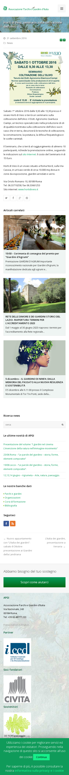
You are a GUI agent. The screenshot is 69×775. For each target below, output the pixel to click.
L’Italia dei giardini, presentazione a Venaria (55, 542)
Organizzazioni (12, 497)
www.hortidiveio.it (28, 189)
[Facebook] (6, 523)
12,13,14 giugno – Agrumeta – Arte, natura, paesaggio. (31, 475)
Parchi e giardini (13, 493)
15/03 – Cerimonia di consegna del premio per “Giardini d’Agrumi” (32, 255)
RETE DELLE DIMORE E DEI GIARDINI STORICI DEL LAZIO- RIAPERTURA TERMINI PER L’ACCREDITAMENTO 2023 (33, 320)
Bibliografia (11, 505)
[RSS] (12, 523)
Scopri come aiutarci (34, 582)
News (10, 43)
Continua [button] (41, 757)
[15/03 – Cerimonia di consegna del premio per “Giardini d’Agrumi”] (34, 232)
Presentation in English (16, 624)
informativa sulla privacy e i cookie (39, 771)
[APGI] (26, 8)
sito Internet (29, 154)
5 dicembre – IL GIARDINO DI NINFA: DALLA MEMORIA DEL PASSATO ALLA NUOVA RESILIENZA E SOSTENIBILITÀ (34, 382)
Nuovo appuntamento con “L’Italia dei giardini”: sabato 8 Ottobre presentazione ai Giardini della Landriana (17, 546)
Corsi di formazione (15, 501)
